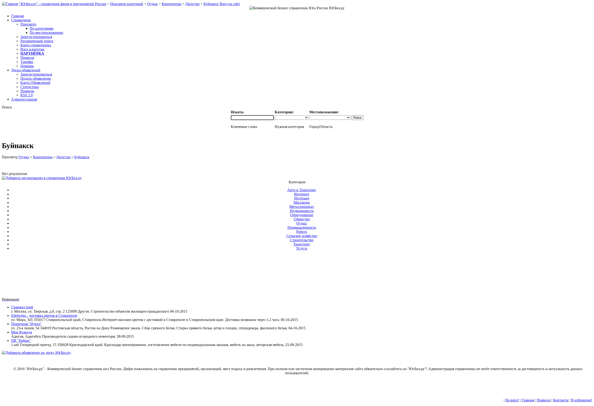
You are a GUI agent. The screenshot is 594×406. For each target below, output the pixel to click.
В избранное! (581, 400)
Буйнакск (211, 4)
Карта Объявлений (35, 83)
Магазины (302, 202)
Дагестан (192, 4)
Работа (301, 232)
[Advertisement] (297, 275)
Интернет (301, 194)
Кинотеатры (171, 4)
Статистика (29, 87)
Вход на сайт (230, 4)
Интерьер (301, 198)
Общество (302, 219)
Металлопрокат (301, 207)
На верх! (512, 400)
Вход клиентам (32, 49)
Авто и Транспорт (301, 190)
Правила (27, 58)
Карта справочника (35, 45)
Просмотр (28, 24)
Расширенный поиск (36, 41)
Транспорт (301, 244)
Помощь (27, 66)
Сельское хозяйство (301, 236)
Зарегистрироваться (36, 37)
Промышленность (301, 227)
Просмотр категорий (126, 4)
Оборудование (301, 215)
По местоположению (46, 33)
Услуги (301, 248)
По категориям (41, 28)
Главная (528, 400)
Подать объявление (35, 78)
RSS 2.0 (26, 95)
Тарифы (26, 62)
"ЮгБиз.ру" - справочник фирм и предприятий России (62, 4)
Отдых (152, 4)
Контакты (560, 400)
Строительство (301, 240)
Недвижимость (302, 211)
